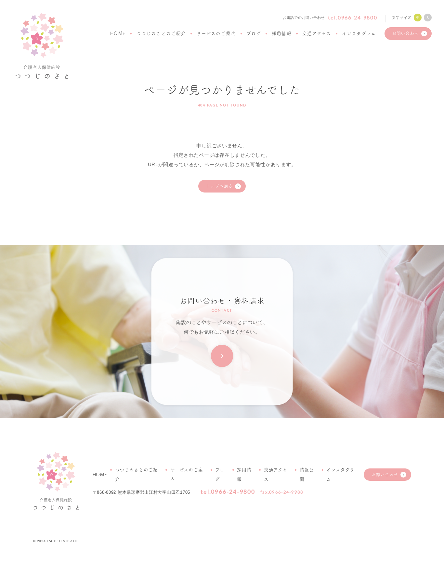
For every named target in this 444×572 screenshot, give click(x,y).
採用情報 (282, 33)
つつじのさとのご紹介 (161, 33)
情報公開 (307, 474)
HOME (118, 33)
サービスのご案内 (216, 33)
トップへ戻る (219, 186)
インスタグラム (359, 33)
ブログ (253, 33)
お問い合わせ (405, 33)
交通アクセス (317, 33)
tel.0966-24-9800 (352, 17)
